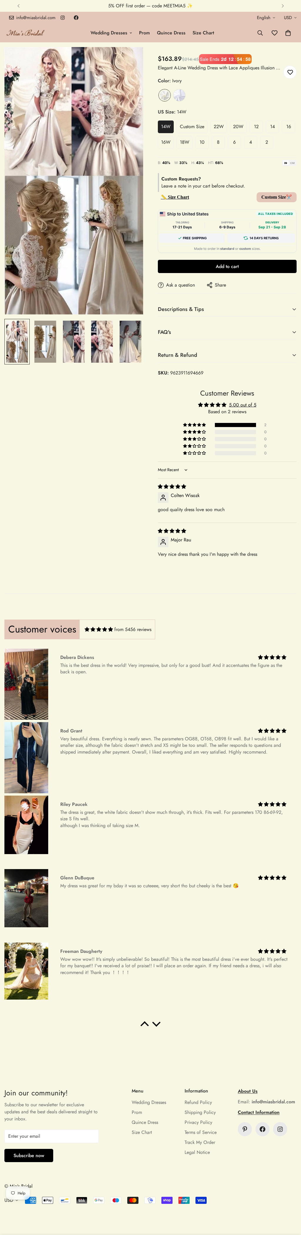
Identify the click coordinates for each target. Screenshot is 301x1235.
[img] (172, 486)
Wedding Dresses (109, 32)
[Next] (282, 6)
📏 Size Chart (175, 197)
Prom (144, 32)
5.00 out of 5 (242, 404)
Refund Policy (198, 1102)
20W (238, 126)
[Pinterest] (245, 1129)
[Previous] (18, 6)
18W (184, 142)
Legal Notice (197, 1152)
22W (219, 126)
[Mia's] (25, 32)
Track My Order (200, 1142)
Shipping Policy (200, 1112)
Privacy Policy (198, 1122)
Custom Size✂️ (276, 197)
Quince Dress (171, 32)
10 (202, 142)
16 (288, 126)
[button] (288, 33)
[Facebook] (76, 17)
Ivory (164, 95)
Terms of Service (201, 1132)
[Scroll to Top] (289, 1203)
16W (165, 142)
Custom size (192, 126)
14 (272, 126)
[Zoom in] (130, 59)
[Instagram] (62, 17)
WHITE (179, 95)
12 (256, 126)
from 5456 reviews (132, 629)
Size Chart (203, 32)
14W (165, 126)
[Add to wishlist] (290, 72)
